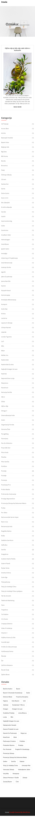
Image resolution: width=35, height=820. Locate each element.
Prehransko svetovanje (8, 494)
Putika (3, 508)
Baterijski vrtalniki (7, 138)
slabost (22, 761)
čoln (17, 781)
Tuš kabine (4, 614)
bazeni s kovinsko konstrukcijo (12, 693)
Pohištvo (4, 466)
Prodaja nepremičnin (8, 499)
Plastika (3, 457)
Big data (4, 152)
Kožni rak (4, 309)
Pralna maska (5, 489)
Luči (2, 341)
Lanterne (4, 318)
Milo (2, 346)
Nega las (24, 733)
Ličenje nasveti (6, 327)
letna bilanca (22, 713)
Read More (17, 107)
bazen (18, 689)
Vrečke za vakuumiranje (9, 647)
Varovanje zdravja (8, 769)
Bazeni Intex (5, 142)
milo (12, 717)
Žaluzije (3, 656)
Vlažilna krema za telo (8, 637)
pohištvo (22, 741)
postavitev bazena (8, 745)
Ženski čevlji (5, 670)
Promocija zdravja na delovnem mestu (13, 503)
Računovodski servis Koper (10, 517)
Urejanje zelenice (6, 624)
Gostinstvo (4, 230)
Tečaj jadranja (5, 582)
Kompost (4, 304)
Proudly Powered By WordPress (19, 812)
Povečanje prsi (6, 485)
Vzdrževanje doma (7, 651)
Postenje (4, 480)
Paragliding (4, 434)
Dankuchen (5, 184)
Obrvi (3, 397)
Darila (3, 189)
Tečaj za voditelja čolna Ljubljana (11, 591)
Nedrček (4, 374)
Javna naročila (5, 281)
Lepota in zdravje (6, 323)
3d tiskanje (4, 124)
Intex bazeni (15, 701)
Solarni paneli (5, 563)
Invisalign (4, 253)
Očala (3, 401)
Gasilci (3, 216)
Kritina (3, 314)
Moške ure (4, 355)
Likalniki (3, 332)
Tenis (3, 605)
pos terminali (7, 749)
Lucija (5, 717)
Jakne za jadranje (6, 277)
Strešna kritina (6, 573)
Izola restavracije (6, 263)
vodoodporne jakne (24, 769)
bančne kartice (7, 689)
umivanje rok (26, 765)
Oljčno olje (4, 406)
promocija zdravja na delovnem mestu (15, 757)
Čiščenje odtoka (6, 175)
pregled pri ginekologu (22, 749)
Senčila (3, 550)
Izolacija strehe (6, 267)
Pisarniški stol (5, 448)
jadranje (5, 705)
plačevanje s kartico (9, 741)
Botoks (3, 161)
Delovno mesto (7, 697)
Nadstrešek (5, 360)
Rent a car (4, 522)
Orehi (3, 420)
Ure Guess (4, 619)
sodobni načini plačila (8, 559)
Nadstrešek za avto (7, 364)
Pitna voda (4, 452)
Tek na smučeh (6, 596)
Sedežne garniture (7, 540)
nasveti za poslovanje (10, 733)
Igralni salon (5, 249)
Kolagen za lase (17, 709)
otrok (15, 737)
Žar (2, 661)
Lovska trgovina (6, 337)
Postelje (3, 476)
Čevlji (3, 170)
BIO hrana (4, 156)
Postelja (3, 471)
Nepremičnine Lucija (7, 378)
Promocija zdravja (8, 753)
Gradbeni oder (6, 235)
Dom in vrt (4, 198)
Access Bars (5, 128)
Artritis (3, 133)
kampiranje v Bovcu (18, 705)
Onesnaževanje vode (8, 415)
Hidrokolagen (5, 240)
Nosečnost (4, 388)
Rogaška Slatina (6, 531)
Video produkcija (6, 628)
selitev (5, 761)
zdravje (25, 777)
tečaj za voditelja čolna (10, 765)
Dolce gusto (5, 193)
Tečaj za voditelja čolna (8, 587)
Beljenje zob (5, 147)
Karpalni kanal (6, 290)
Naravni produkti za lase (10, 729)
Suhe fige (4, 577)
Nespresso (4, 383)
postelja (20, 745)
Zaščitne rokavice (7, 665)
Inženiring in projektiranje (9, 258)
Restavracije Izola (6, 526)
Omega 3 (4, 411)
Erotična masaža (6, 207)
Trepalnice (4, 610)
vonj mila (6, 773)
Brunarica (4, 165)
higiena (5, 701)
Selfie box (4, 545)
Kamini (3, 286)
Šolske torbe (5, 568)
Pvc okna (4, 513)
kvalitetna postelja (8, 713)
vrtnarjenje (16, 773)
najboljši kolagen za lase (11, 721)
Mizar (3, 351)
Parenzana (4, 438)
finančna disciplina (22, 697)
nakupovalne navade (9, 725)
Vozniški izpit (5, 642)
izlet (24, 701)
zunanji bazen (7, 781)
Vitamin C (4, 633)
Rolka (3, 536)
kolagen (5, 709)
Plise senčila (5, 462)
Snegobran (4, 554)
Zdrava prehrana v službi (11, 777)
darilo (28, 693)
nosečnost (6, 737)
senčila (13, 761)
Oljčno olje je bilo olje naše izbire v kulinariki (17, 49)
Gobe (3, 226)
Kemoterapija (5, 295)
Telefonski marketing (7, 600)
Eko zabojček (5, 203)
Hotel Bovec (5, 244)
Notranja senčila (6, 392)
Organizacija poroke (7, 425)
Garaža (3, 212)
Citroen (3, 179)
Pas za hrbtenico (6, 443)
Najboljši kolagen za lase (9, 369)
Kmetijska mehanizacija (8, 300)
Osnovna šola (5, 429)
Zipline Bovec (5, 674)
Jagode (3, 272)
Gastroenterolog (6, 221)
